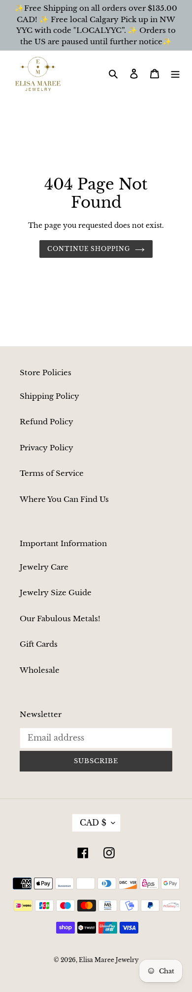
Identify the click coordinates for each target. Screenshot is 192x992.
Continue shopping (88, 248)
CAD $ (93, 822)
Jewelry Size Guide (56, 592)
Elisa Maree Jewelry (109, 960)
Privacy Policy (46, 447)
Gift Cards (39, 644)
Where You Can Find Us (64, 499)
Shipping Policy (49, 396)
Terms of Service (52, 473)
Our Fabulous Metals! (60, 618)
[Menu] (175, 73)
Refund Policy (46, 421)
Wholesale (40, 670)
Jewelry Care (44, 567)
